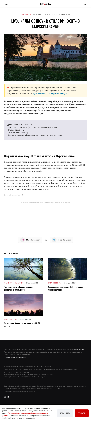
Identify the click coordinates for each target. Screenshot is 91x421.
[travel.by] (45, 4)
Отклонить (65, 413)
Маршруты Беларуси (57, 93)
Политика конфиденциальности (15, 357)
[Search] (84, 3)
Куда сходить (39, 93)
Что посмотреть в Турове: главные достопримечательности (18, 288)
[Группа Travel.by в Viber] (46, 240)
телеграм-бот (79, 349)
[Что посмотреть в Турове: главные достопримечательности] (23, 269)
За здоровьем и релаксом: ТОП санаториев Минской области (65, 288)
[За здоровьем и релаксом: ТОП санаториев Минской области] (67, 269)
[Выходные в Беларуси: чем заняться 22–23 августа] (23, 305)
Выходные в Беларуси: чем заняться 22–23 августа (22, 324)
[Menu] (7, 4)
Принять (81, 413)
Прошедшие (26, 14)
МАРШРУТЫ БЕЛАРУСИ (13, 283)
